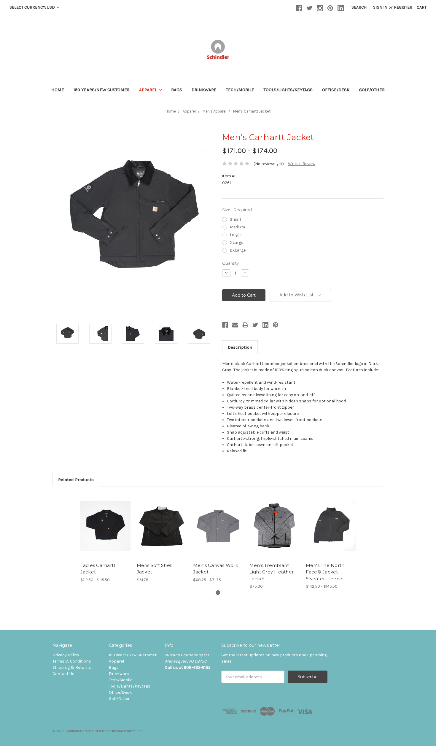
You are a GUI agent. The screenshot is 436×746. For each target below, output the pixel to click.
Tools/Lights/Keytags (288, 89)
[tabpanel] (105, 538)
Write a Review (301, 163)
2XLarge (238, 250)
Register (403, 7)
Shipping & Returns (71, 667)
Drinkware (204, 89)
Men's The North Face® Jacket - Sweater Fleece (325, 571)
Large (235, 234)
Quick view (105, 520)
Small (235, 219)
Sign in (380, 7)
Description (240, 347)
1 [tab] (218, 592)
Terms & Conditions (71, 661)
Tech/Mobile (240, 89)
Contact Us (63, 673)
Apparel (148, 89)
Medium (237, 227)
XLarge (236, 242)
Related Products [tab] (76, 479)
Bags (176, 89)
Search (359, 7)
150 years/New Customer (102, 89)
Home (57, 89)
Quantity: (231, 263)
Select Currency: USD (32, 7)
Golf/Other (372, 89)
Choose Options (105, 531)
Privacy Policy (65, 655)
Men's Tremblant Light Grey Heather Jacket (271, 571)
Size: (237, 209)
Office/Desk (335, 89)
